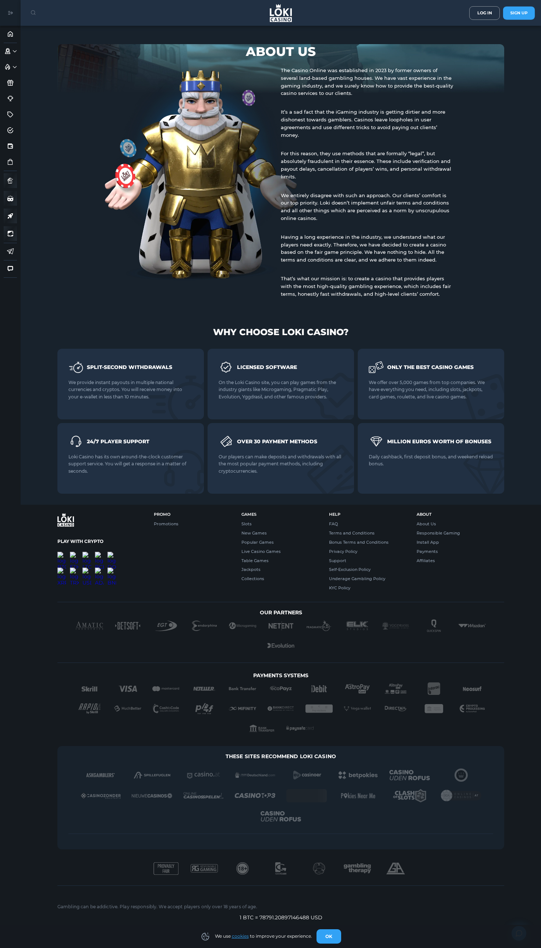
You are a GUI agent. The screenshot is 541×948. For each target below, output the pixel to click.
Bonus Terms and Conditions (359, 542)
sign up (519, 12)
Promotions (166, 523)
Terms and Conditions (352, 533)
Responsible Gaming (438, 533)
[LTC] (86, 555)
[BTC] (61, 555)
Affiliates (426, 560)
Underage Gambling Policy (357, 578)
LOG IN (484, 12)
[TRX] (74, 570)
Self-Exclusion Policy (350, 569)
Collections (252, 578)
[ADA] (99, 570)
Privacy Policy (343, 551)
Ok (328, 936)
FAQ (333, 523)
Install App (428, 542)
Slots (246, 523)
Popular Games (257, 542)
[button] (15, 51)
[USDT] (86, 570)
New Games (254, 533)
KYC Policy (339, 587)
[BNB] (111, 570)
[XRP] (61, 570)
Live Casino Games (261, 551)
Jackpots (251, 569)
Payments (427, 551)
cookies (240, 936)
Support (337, 560)
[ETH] (74, 555)
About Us (426, 523)
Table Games (255, 560)
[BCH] (99, 555)
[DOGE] (111, 555)
